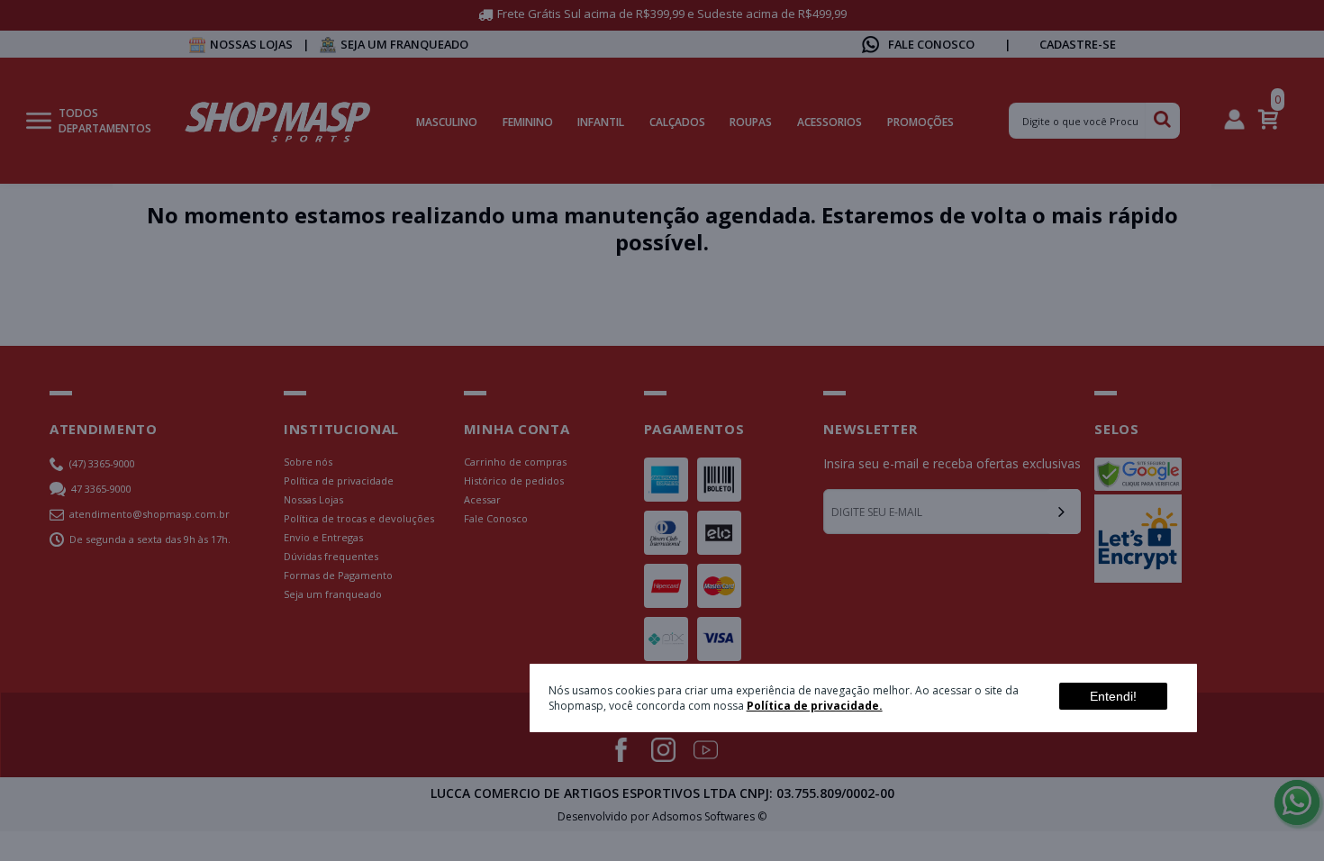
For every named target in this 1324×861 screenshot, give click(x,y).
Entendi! (1113, 696)
